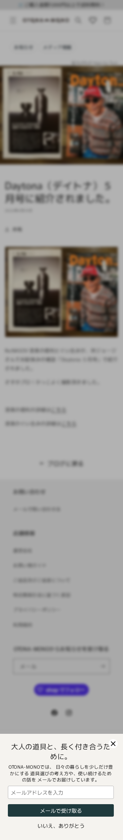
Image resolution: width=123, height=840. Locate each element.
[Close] (113, 743)
